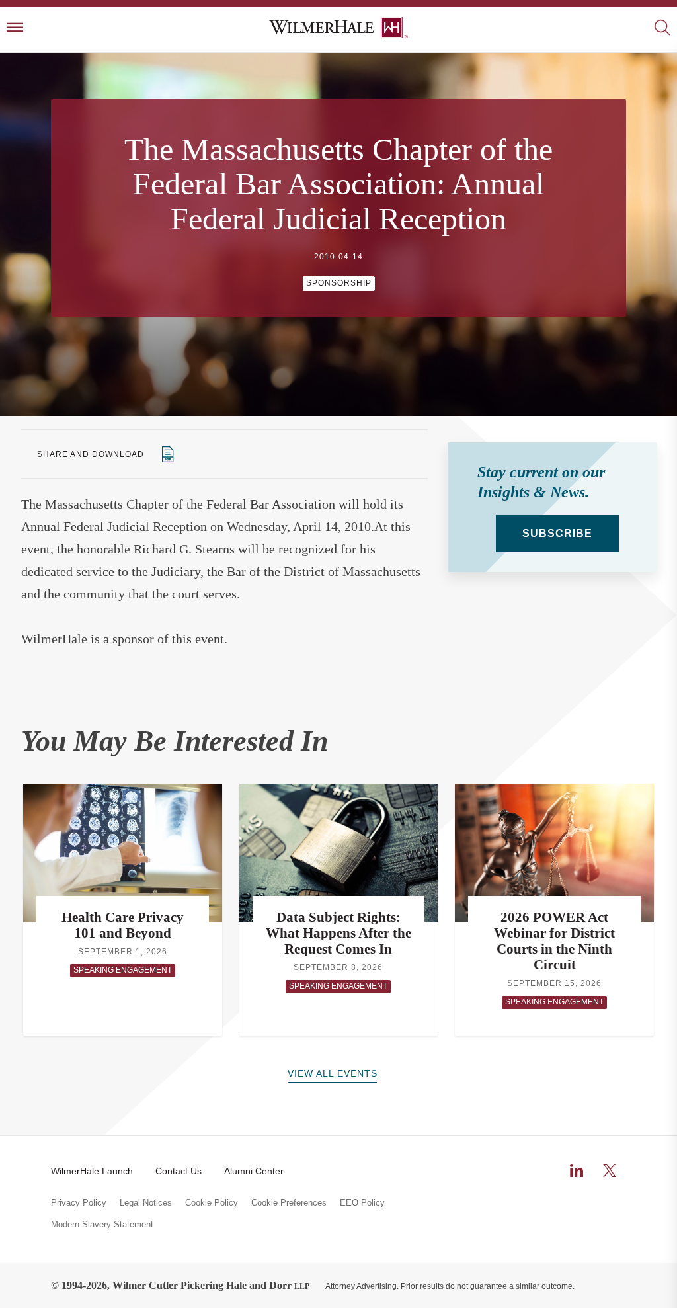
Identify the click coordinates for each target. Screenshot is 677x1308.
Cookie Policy (211, 1202)
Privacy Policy (78, 1202)
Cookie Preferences (289, 1202)
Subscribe (557, 533)
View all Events (333, 1073)
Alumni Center (254, 1171)
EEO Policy (362, 1202)
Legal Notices (146, 1202)
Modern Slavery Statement (102, 1224)
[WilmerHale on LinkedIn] (576, 1170)
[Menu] (15, 28)
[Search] (662, 28)
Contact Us (178, 1171)
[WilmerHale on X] (609, 1170)
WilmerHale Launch (92, 1171)
